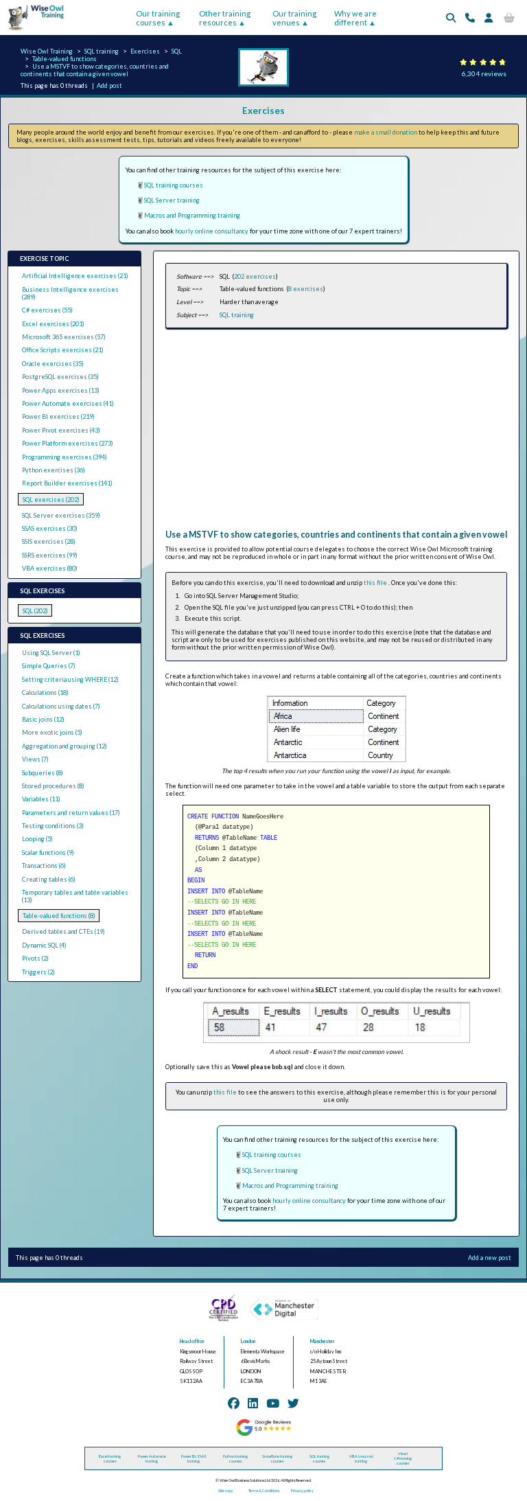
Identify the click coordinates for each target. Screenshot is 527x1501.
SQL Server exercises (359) (61, 515)
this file (376, 582)
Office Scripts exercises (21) (63, 350)
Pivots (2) (35, 958)
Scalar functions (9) (48, 852)
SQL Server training (172, 200)
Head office (192, 1341)
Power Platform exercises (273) (67, 443)
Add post (109, 85)
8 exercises (305, 289)
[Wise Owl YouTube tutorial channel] (272, 1403)
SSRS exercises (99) (50, 555)
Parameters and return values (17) (71, 812)
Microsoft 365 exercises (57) (64, 337)
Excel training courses (110, 1458)
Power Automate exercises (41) (68, 403)
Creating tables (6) (48, 879)
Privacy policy (302, 1490)
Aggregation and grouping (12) (64, 746)
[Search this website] (451, 17)
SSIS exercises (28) (48, 541)
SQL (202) (35, 611)
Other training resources (224, 18)
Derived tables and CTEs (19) (63, 931)
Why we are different (355, 18)
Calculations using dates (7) (61, 706)
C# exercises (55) (47, 310)
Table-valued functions (64, 58)
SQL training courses (173, 185)
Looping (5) (37, 839)
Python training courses (235, 1458)
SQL (177, 51)
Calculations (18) (45, 692)
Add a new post (489, 1257)
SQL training (101, 51)
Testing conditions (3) (53, 825)
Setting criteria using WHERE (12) (70, 679)
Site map (225, 1490)
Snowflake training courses (277, 1458)
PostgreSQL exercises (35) (60, 376)
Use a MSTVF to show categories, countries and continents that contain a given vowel (95, 70)
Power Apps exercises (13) (60, 390)
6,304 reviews (484, 73)
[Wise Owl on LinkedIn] (253, 1403)
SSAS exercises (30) (50, 528)
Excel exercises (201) (53, 324)
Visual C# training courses (403, 1458)
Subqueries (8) (42, 773)
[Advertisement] (336, 433)
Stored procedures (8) (53, 786)
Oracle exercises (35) (53, 363)
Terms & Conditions (263, 1490)
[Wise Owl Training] (33, 30)
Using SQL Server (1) (51, 652)
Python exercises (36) (53, 470)
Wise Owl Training (47, 51)
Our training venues (294, 18)
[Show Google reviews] (263, 1435)
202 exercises (255, 276)
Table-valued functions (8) (59, 915)
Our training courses (158, 18)
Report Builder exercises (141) (67, 483)
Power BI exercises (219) (58, 416)
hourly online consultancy (211, 231)
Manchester (322, 1341)
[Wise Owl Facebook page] (233, 1403)
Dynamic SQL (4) (44, 945)
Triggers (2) (38, 972)
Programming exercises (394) (64, 457)
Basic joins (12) (43, 719)
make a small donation (385, 132)
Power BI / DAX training (194, 1458)
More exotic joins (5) (52, 732)
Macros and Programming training (192, 215)
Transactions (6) (44, 865)
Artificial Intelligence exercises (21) (75, 275)
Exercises (145, 51)
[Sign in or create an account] (488, 17)
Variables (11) (41, 799)
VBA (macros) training (361, 1458)
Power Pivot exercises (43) (61, 430)
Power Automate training (152, 1458)
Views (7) (35, 759)
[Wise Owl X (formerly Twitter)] (293, 1403)
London (248, 1341)
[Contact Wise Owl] (470, 17)
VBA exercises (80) (50, 568)
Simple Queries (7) (48, 665)
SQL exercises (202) (51, 499)
